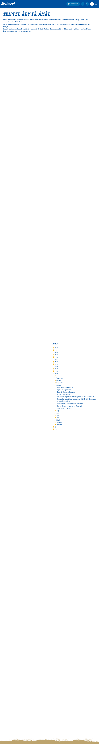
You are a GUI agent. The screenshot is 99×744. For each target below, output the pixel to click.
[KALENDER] (82, 4)
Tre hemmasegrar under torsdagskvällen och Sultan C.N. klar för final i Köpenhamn (76, 397)
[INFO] (92, 4)
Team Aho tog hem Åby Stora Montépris (70, 404)
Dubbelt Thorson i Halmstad (66, 392)
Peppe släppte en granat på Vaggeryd (69, 406)
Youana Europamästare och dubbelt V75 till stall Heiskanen (76, 399)
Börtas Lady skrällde (64, 394)
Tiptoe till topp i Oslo (64, 390)
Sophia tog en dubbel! (64, 408)
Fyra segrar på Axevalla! (65, 387)
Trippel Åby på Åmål (63, 401)
